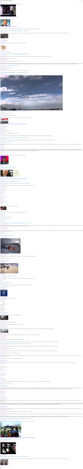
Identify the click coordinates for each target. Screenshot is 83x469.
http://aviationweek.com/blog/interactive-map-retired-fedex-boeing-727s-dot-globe (8, 16)
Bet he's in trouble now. (2, 273)
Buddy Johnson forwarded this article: (4, 253)
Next (0, 1)
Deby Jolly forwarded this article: (3, 454)
